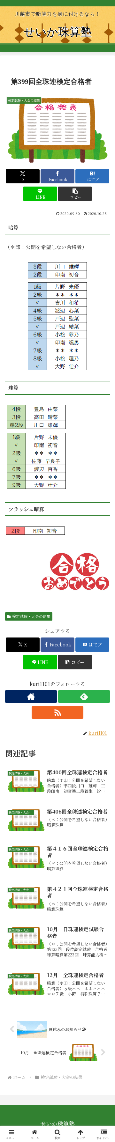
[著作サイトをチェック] (31, 696)
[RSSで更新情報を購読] (57, 712)
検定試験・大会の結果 (31, 616)
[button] (75, 194)
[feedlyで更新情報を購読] (84, 696)
